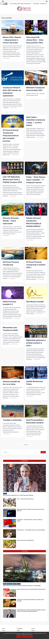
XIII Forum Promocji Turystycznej (11, 263)
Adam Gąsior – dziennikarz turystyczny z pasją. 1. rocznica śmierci (35, 121)
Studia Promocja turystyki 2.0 (9, 303)
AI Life (3, 630)
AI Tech (33, 628)
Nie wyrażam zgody (27, 636)
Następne (26, 444)
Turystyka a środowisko (12, 420)
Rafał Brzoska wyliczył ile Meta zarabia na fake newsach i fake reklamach (30, 510)
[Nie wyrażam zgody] (47, 635)
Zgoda (18, 636)
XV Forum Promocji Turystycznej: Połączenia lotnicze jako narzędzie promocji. (11, 135)
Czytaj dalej (6, 58)
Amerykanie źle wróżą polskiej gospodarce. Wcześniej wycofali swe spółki (30, 600)
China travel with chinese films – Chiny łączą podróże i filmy (34, 40)
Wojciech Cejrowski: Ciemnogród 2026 (25, 540)
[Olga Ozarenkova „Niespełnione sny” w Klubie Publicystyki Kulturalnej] (24, 477)
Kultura (5, 493)
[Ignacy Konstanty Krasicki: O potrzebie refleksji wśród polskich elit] (9, 592)
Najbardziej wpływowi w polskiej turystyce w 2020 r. (36, 343)
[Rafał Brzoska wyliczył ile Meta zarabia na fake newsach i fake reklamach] (9, 512)
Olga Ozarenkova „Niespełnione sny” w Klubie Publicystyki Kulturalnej (18, 495)
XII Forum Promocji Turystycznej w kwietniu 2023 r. (35, 265)
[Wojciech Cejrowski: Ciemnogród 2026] (9, 543)
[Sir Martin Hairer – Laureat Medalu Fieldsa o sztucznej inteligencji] (9, 533)
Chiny (5, 583)
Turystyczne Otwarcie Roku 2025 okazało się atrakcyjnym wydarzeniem (12, 91)
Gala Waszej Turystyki (35, 301)
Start (3, 628)
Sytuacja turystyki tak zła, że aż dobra (11, 383)
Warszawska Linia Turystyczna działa (10, 329)
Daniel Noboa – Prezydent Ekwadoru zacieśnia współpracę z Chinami (30, 520)
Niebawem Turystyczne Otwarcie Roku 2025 (35, 89)
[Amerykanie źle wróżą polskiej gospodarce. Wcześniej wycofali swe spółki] (9, 603)
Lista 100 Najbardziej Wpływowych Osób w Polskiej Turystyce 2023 (12, 180)
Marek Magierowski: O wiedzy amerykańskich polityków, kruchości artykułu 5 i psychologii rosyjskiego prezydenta (31, 610)
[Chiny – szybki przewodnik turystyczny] (9, 502)
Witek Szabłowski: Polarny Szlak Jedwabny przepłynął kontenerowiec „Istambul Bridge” (22, 585)
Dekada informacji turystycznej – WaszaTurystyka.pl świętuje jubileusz (33, 222)
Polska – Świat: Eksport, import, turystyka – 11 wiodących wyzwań (36, 180)
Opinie (14, 583)
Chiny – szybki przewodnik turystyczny (25, 499)
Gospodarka (9, 583)
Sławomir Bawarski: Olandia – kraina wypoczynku (11, 221)
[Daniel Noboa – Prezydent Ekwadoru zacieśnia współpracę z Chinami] (9, 523)
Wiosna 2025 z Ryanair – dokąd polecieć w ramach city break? (12, 40)
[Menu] (2, 1)
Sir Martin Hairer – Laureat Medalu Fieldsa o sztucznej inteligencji (31, 530)
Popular (18, 583)
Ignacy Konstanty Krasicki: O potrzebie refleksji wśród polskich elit (31, 589)
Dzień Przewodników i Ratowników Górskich (35, 421)
